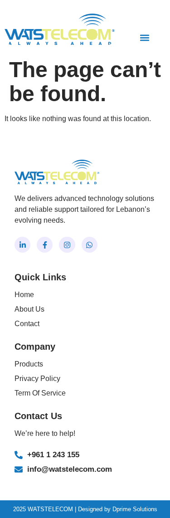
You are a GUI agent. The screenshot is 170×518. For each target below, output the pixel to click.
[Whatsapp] (89, 245)
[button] (144, 37)
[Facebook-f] (45, 245)
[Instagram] (67, 245)
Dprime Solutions (134, 509)
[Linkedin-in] (22, 245)
